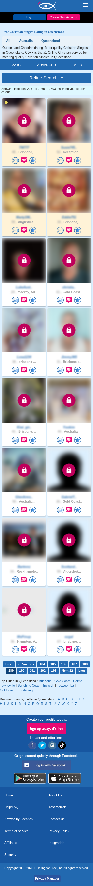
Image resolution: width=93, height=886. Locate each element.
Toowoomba (65, 685)
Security (10, 855)
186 (63, 664)
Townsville (7, 685)
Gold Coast (62, 681)
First (8, 664)
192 (43, 670)
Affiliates (10, 843)
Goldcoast (7, 690)
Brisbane (45, 681)
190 (21, 670)
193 (53, 670)
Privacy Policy (59, 831)
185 (53, 664)
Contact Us (57, 819)
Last (81, 670)
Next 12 (67, 670)
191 (32, 670)
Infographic (56, 843)
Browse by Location (18, 819)
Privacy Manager (47, 878)
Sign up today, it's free (46, 728)
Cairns (77, 681)
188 (85, 664)
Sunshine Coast (29, 685)
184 (42, 664)
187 (74, 664)
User (77, 65)
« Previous (26, 664)
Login (29, 17)
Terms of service (16, 831)
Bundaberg (25, 690)
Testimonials (58, 807)
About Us (55, 795)
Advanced (46, 65)
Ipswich (48, 685)
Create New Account (63, 17)
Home (8, 795)
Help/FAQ (11, 807)
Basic (15, 65)
